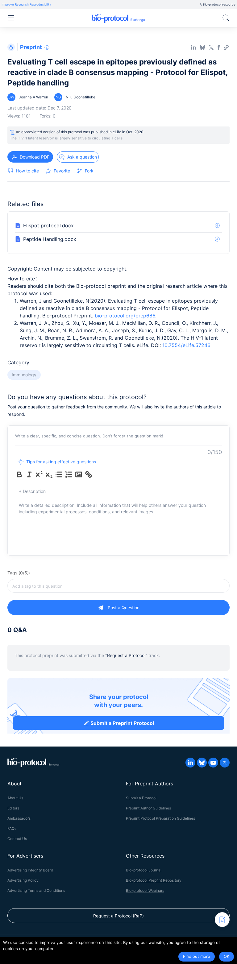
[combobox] (118, 586)
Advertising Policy (23, 880)
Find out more (196, 956)
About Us (15, 798)
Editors (13, 808)
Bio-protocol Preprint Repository (153, 880)
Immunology (24, 374)
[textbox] (118, 586)
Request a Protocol (126, 655)
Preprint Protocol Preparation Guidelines (160, 818)
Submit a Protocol (141, 798)
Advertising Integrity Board (30, 870)
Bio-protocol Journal (143, 870)
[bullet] (59, 474)
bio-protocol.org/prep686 (125, 315)
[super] (39, 474)
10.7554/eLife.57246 (186, 345)
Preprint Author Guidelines (148, 808)
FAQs (11, 828)
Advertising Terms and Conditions (36, 890)
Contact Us (17, 838)
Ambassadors (19, 818)
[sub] (49, 474)
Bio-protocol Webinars (145, 890)
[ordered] (68, 474)
